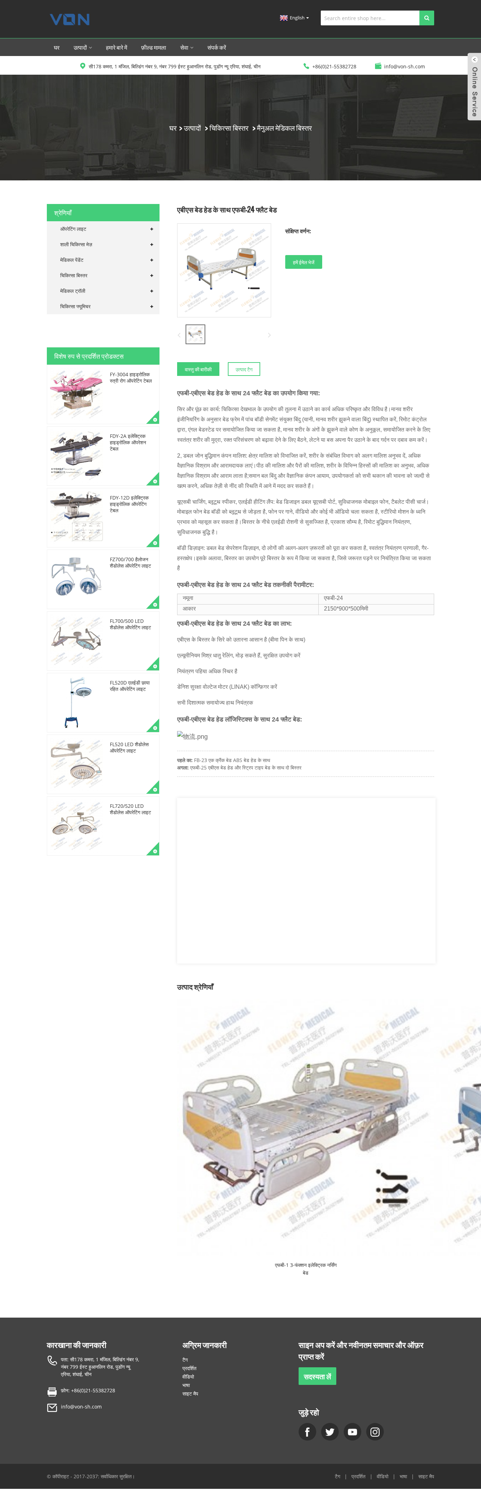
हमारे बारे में (116, 47)
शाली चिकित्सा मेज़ (76, 244)
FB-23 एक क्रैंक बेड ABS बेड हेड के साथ (232, 760)
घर (57, 47)
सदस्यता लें (317, 1376)
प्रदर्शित (189, 1368)
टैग (185, 1359)
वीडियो (188, 1376)
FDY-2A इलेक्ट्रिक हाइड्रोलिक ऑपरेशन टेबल (128, 442)
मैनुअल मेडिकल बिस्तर (284, 127)
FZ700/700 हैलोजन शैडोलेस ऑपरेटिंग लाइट (130, 562)
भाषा (186, 1385)
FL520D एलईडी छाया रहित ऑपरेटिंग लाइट (130, 685)
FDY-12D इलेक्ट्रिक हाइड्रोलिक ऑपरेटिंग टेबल (129, 504)
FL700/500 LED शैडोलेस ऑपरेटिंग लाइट (130, 624)
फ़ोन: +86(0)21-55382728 (88, 1390)
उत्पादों (80, 47)
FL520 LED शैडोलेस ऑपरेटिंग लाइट (129, 747)
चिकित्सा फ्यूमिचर (75, 306)
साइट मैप (190, 1393)
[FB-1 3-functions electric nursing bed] (305, 1127)
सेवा (184, 47)
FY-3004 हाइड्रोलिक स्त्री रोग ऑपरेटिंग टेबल (131, 377)
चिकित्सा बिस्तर (229, 127)
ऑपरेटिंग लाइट (73, 228)
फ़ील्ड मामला (153, 47)
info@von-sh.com (81, 1406)
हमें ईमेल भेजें (303, 262)
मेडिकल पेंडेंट (71, 259)
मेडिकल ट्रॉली (72, 290)
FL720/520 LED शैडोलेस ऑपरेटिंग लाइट (130, 809)
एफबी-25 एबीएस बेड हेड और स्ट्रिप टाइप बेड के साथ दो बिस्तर (245, 767)
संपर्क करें (216, 47)
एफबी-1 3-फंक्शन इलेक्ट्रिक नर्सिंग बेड (306, 1269)
